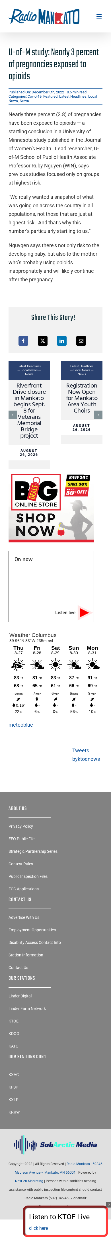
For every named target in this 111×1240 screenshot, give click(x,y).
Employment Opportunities (32, 930)
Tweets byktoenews (86, 754)
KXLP (13, 1099)
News (24, 101)
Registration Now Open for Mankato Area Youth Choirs (82, 398)
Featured (50, 96)
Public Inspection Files (28, 876)
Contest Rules (21, 864)
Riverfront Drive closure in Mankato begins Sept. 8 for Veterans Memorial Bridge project (29, 411)
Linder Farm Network (27, 1008)
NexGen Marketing (29, 1181)
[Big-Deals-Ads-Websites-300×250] (51, 474)
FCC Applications (24, 889)
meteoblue (21, 725)
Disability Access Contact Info (35, 942)
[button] (13, 415)
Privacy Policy (21, 826)
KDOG (14, 1033)
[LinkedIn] (62, 341)
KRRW (14, 1112)
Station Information (26, 955)
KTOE (13, 1021)
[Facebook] (23, 341)
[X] (42, 341)
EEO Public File (21, 839)
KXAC (14, 1074)
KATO (13, 1046)
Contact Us (18, 967)
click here (38, 1228)
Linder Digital (20, 996)
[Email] (81, 341)
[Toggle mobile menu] (99, 16)
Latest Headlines (73, 96)
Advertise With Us (24, 917)
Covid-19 (35, 96)
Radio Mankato (78, 1164)
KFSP (13, 1087)
